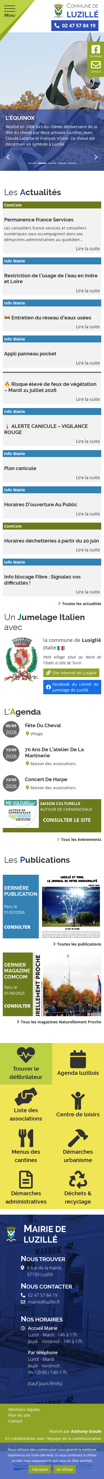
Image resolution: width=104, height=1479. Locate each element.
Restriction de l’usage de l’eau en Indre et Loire (51, 279)
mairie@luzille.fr (44, 1302)
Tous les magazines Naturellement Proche (61, 1021)
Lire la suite (88, 249)
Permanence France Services (38, 220)
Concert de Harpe (46, 779)
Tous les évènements (81, 839)
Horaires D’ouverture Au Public (40, 504)
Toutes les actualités (81, 603)
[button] (8, 157)
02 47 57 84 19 (78, 25)
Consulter (17, 927)
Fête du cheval (43, 725)
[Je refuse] (97, 1461)
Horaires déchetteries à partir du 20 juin (51, 541)
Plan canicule (20, 468)
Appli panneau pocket (30, 354)
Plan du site (19, 1415)
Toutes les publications (79, 944)
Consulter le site (67, 820)
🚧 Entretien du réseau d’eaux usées (47, 318)
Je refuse (64, 1469)
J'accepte (39, 1469)
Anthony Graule (86, 1431)
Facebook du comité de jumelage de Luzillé (75, 687)
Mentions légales (24, 1409)
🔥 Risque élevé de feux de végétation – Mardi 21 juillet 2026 (50, 387)
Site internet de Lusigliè (74, 672)
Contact (15, 1421)
